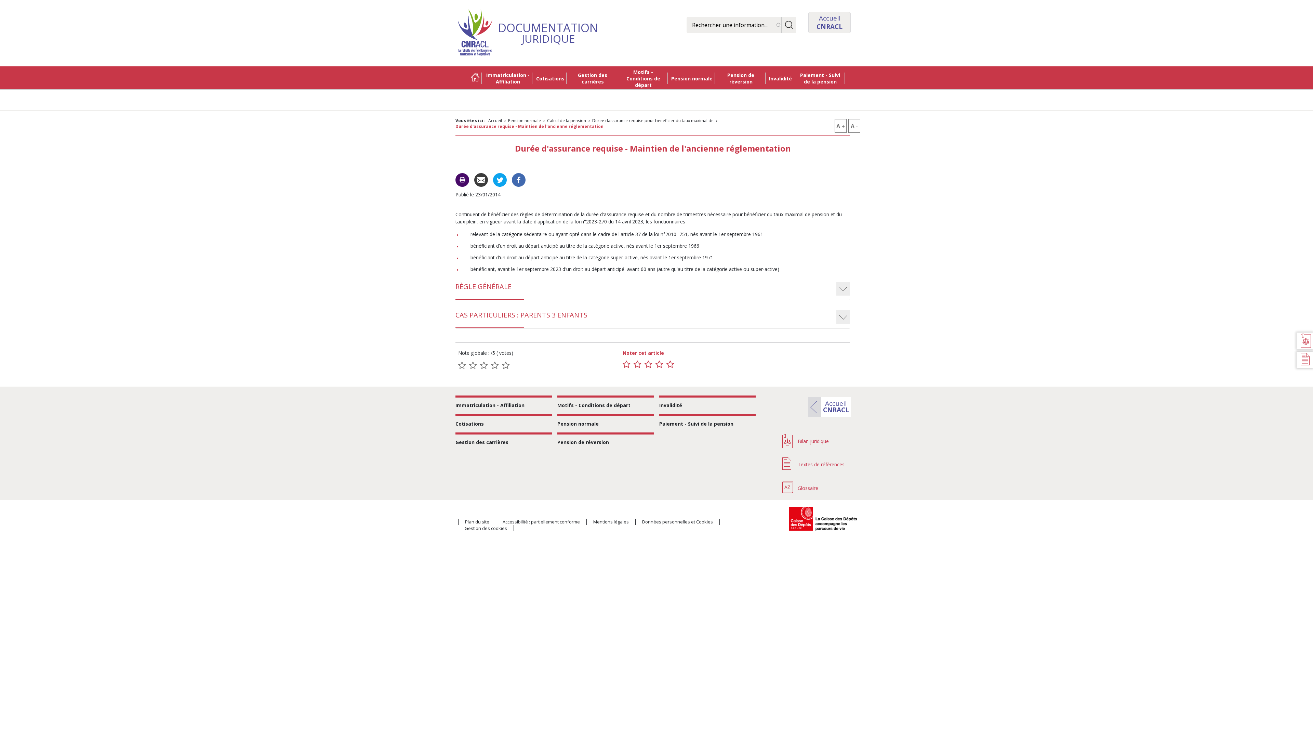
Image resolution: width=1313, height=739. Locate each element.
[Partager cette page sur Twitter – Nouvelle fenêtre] (500, 179)
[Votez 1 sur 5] (626, 364)
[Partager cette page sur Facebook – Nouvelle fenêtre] (519, 179)
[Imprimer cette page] (462, 180)
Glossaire (808, 488)
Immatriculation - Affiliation (508, 78)
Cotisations (550, 78)
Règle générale (483, 286)
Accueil (475, 78)
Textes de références (821, 464)
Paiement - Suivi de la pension (820, 78)
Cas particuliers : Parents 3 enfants (521, 315)
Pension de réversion (740, 78)
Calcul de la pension (566, 121)
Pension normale (692, 78)
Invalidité (780, 78)
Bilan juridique (813, 441)
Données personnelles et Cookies (677, 522)
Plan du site (477, 522)
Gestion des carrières (592, 78)
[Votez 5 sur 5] (670, 364)
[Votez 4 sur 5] (659, 364)
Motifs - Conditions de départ (643, 78)
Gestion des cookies (486, 528)
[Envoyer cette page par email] (481, 179)
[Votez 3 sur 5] (648, 364)
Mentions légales (611, 522)
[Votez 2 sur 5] (637, 364)
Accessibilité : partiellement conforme (541, 522)
